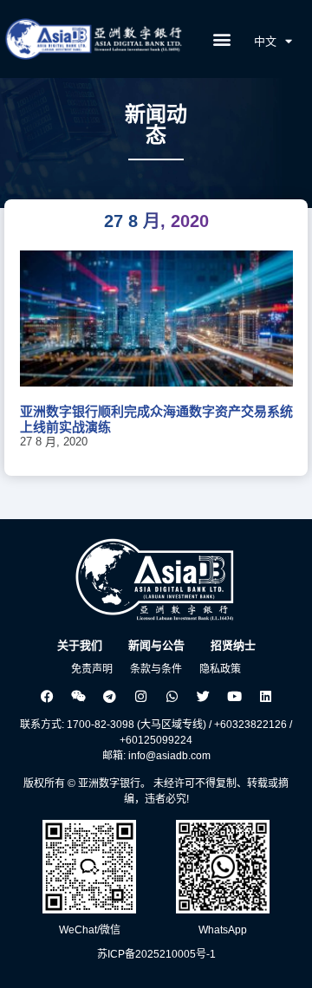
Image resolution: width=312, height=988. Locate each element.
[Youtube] (234, 697)
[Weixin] (78, 697)
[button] (222, 39)
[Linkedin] (265, 697)
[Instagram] (140, 697)
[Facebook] (47, 697)
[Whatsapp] (172, 697)
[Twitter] (203, 697)
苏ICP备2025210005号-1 (156, 954)
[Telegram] (109, 697)
